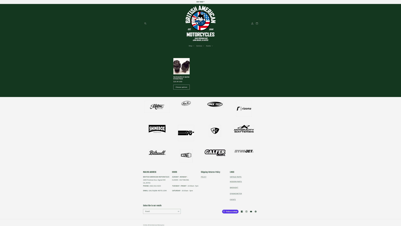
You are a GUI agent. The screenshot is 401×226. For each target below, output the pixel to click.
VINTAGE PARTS (236, 177)
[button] (145, 23)
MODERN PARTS (236, 181)
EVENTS (233, 199)
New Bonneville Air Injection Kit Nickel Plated (181, 78)
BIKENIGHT (234, 187)
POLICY (203, 177)
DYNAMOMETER (236, 194)
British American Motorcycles (156, 225)
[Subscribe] (178, 211)
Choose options (181, 87)
